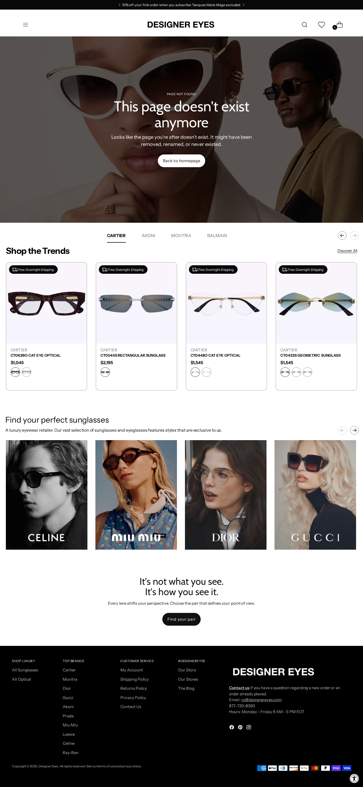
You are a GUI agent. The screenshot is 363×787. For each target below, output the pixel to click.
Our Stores (188, 679)
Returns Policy (133, 688)
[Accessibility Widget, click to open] (354, 778)
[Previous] (119, 5)
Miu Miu (70, 724)
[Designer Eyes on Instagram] (249, 728)
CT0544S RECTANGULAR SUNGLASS (223, 355)
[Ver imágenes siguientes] (354, 430)
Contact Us (130, 706)
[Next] (243, 5)
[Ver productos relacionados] (15, 540)
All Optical (21, 679)
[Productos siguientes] (354, 235)
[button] (46, 495)
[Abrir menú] (25, 24)
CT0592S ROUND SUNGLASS (36, 355)
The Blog (186, 688)
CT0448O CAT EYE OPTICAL (306, 355)
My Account (131, 669)
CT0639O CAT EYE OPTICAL (126, 355)
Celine (68, 743)
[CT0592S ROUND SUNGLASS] (46, 303)
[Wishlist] (321, 24)
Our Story (187, 669)
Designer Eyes (48, 766)
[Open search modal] (304, 24)
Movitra (70, 679)
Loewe (69, 734)
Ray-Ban (70, 752)
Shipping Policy (134, 679)
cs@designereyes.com (261, 699)
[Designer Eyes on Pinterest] (241, 728)
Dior (67, 688)
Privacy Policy (133, 697)
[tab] (116, 235)
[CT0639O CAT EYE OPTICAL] (137, 303)
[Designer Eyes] (181, 24)
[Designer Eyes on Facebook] (232, 728)
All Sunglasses (25, 669)
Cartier (69, 669)
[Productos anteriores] (342, 235)
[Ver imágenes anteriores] (342, 430)
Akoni (68, 706)
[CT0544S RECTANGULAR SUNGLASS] (226, 303)
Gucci (68, 697)
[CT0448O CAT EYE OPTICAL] (316, 303)
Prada (68, 715)
